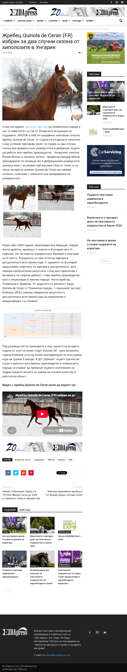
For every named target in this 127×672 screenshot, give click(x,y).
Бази (64, 20)
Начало (6, 29)
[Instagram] (116, 2)
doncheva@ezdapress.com (56, 655)
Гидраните (39, 459)
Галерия (52, 20)
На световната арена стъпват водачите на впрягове (13, 539)
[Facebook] (111, 2)
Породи (77, 20)
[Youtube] (122, 2)
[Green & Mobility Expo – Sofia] (70, 525)
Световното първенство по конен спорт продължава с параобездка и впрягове (69, 577)
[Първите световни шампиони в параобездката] (14, 559)
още (105, 260)
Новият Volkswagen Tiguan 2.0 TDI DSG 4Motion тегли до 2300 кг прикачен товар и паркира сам (21, 495)
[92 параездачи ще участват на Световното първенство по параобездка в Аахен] (42, 559)
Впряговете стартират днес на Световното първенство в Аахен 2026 (113, 113)
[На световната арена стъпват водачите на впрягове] (14, 525)
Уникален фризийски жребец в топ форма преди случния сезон (63, 493)
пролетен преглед (36, 126)
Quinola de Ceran (22, 459)
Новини (8, 20)
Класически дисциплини (64, 565)
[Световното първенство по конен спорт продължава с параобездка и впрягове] (70, 559)
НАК (70, 459)
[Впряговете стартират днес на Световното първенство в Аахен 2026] (42, 525)
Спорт (6, 532)
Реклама (44, 2)
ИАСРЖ (51, 459)
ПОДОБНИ (10, 510)
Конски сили (25, 20)
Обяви (40, 20)
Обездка (7, 566)
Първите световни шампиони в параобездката (12, 573)
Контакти (33, 2)
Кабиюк (61, 459)
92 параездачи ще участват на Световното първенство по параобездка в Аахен (41, 577)
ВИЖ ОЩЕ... (26, 510)
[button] (121, 21)
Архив (89, 20)
